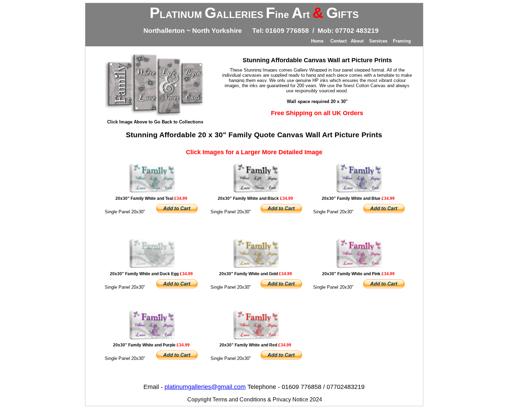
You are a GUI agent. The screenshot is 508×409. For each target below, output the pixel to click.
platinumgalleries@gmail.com (205, 386)
